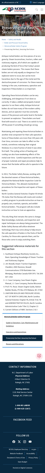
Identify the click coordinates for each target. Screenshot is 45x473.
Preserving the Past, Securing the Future (21, 338)
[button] (35, 9)
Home (4, 39)
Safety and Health (15, 39)
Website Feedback (16, 453)
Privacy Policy (33, 458)
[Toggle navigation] (42, 9)
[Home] (14, 7)
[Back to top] (39, 356)
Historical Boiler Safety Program (15, 46)
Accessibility (30, 453)
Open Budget (22, 462)
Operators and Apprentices (16, 332)
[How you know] (20, 2)
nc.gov (34, 449)
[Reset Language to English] (31, 2)
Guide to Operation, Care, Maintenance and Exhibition (22, 324)
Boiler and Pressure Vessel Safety (16, 43)
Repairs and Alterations (15, 344)
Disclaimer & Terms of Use (16, 458)
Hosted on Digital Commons (22, 468)
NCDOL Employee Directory (18, 449)
